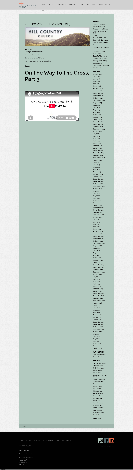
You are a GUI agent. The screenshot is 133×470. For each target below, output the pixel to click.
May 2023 (96, 167)
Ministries (73, 4)
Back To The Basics (100, 56)
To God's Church (99, 24)
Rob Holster (97, 415)
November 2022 (98, 181)
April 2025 (96, 112)
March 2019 (97, 286)
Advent (95, 45)
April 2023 (96, 169)
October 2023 (98, 155)
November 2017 (98, 324)
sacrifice (48, 61)
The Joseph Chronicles (101, 65)
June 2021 (96, 222)
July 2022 (96, 191)
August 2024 (97, 131)
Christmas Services (99, 354)
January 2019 (97, 291)
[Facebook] (106, 440)
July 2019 (96, 277)
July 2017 (96, 334)
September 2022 (99, 186)
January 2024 (97, 148)
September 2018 (99, 300)
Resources (62, 4)
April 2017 (96, 341)
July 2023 (96, 162)
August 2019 (97, 274)
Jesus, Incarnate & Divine (99, 32)
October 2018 (98, 298)
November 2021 (98, 210)
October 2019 (98, 270)
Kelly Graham (97, 386)
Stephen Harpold (99, 412)
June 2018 (96, 308)
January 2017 (97, 348)
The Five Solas (98, 68)
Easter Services (98, 357)
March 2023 (97, 172)
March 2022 (97, 200)
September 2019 (99, 272)
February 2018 (98, 317)
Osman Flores (98, 365)
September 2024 (99, 129)
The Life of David (99, 51)
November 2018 (98, 296)
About (51, 4)
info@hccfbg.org (23, 462)
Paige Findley (97, 370)
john (43, 61)
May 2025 (96, 110)
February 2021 (98, 231)
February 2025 (98, 117)
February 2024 (98, 146)
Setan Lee (96, 401)
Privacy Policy (104, 4)
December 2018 (98, 293)
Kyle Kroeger (97, 410)
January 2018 (97, 320)
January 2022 (97, 205)
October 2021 (98, 212)
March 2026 (97, 86)
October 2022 (98, 184)
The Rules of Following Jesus (101, 48)
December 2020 (98, 236)
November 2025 (98, 96)
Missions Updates (99, 26)
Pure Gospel (97, 53)
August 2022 (97, 189)
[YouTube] (100, 440)
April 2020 (96, 255)
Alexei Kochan (98, 403)
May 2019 (96, 281)
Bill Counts (97, 389)
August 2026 (97, 74)
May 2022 (96, 196)
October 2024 (98, 127)
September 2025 (99, 100)
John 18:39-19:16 (37, 52)
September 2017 (99, 329)
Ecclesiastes (97, 63)
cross (39, 61)
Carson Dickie (98, 381)
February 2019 (98, 289)
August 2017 (97, 332)
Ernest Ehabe (98, 405)
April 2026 (96, 84)
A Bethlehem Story (99, 38)
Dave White (97, 373)
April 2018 (96, 312)
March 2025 (97, 115)
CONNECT (21, 464)
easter (34, 61)
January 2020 (97, 262)
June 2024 (96, 136)
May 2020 (96, 253)
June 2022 (96, 193)
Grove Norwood (98, 384)
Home (44, 4)
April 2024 (96, 141)
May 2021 (96, 224)
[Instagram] (111, 440)
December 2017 (98, 322)
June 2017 (96, 336)
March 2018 (97, 315)
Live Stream (91, 4)
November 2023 (98, 153)
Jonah (95, 35)
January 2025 (97, 119)
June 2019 (96, 279)
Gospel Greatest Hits (100, 42)
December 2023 (98, 150)
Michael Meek (98, 391)
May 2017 (96, 339)
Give (81, 4)
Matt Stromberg (98, 368)
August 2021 (97, 217)
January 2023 (97, 177)
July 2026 (96, 76)
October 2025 (98, 98)
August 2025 (97, 103)
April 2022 (96, 198)
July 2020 (96, 248)
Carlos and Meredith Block (100, 376)
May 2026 (96, 81)
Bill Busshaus (97, 398)
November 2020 (98, 239)
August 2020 (97, 246)
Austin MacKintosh (99, 379)
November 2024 (98, 124)
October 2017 (98, 327)
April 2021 (96, 227)
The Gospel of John (100, 58)
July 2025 (96, 105)
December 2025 (98, 93)
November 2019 (98, 267)
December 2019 (98, 265)
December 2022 (98, 179)
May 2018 (96, 310)
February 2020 (98, 260)
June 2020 (96, 250)
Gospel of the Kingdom (101, 29)
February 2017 (98, 346)
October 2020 (98, 241)
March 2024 (97, 143)
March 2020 (97, 258)
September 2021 (99, 215)
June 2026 (96, 79)
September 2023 (99, 157)
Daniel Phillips (98, 408)
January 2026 (97, 91)
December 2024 (98, 122)
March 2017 (97, 343)
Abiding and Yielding (100, 61)
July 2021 (96, 219)
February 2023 (98, 174)
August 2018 (97, 303)
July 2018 (96, 305)
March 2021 (97, 229)
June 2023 (96, 165)
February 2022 (98, 203)
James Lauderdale (99, 363)
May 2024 (96, 138)
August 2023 (97, 160)
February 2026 (98, 88)
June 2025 (96, 107)
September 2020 (99, 243)
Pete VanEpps (98, 393)
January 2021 (97, 234)
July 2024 (96, 134)
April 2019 (96, 284)
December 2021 (98, 208)
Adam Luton (97, 396)
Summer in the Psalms (100, 40)
